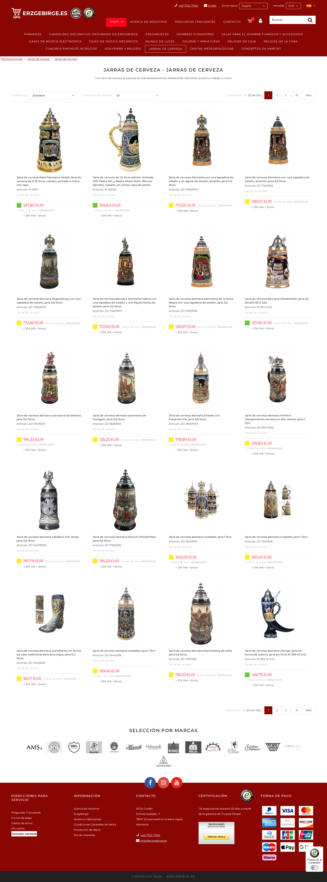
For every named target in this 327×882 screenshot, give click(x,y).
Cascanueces (157, 34)
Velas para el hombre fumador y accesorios (262, 34)
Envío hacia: (230, 5)
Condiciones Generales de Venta (95, 824)
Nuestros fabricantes (87, 819)
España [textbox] (246, 6)
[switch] (314, 867)
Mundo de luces (160, 41)
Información (87, 796)
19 (297, 95)
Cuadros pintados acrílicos (71, 48)
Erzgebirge (81, 814)
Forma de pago (21, 818)
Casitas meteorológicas (212, 48)
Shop (114, 21)
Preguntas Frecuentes (195, 21)
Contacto (232, 21)
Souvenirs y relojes (123, 48)
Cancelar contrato (24, 833)
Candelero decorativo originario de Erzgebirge (93, 34)
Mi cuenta (17, 828)
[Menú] (321, 848)
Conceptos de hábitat (261, 48)
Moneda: (278, 5)
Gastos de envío (21, 823)
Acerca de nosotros (148, 21)
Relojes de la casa (281, 41)
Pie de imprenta (84, 835)
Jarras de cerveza (165, 48)
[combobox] (253, 6)
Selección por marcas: (97, 95)
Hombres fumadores (195, 34)
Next (309, 95)
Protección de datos (87, 830)
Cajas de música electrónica (55, 41)
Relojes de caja (242, 41)
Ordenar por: (19, 95)
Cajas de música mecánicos (113, 41)
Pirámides (33, 34)
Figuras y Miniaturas (201, 41)
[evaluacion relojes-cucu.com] (216, 834)
